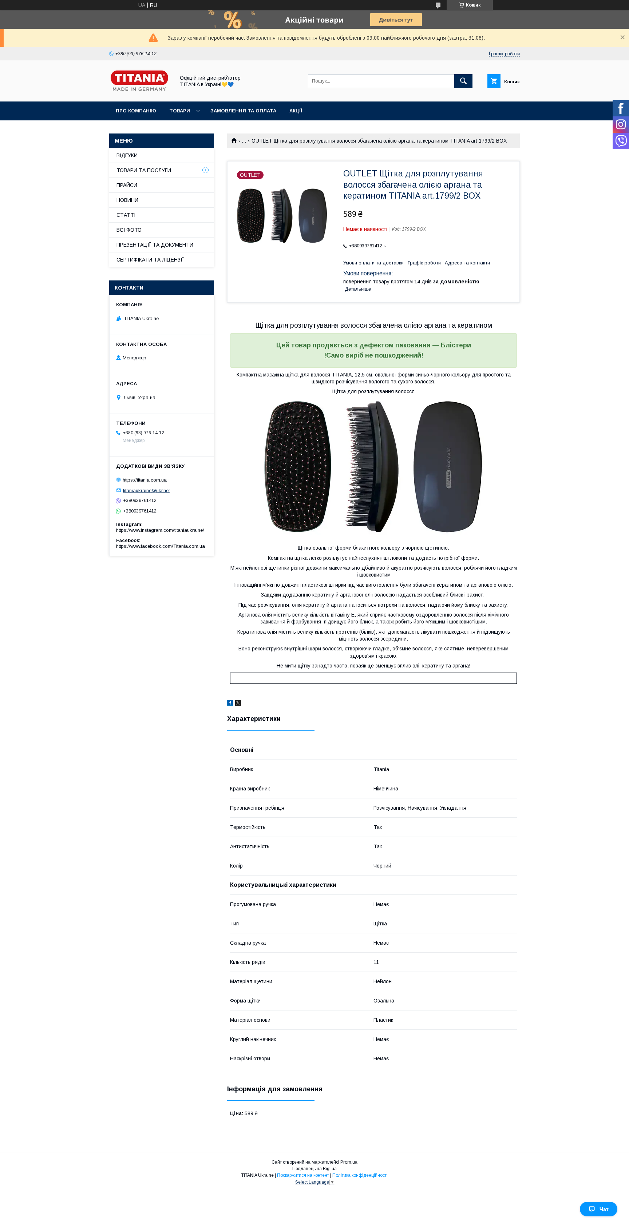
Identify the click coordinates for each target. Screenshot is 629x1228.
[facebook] (230, 704)
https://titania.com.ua (145, 480)
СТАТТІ (125, 215)
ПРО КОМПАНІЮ (136, 110)
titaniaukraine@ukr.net (146, 490)
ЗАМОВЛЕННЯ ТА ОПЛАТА (243, 110)
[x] (238, 704)
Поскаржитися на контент (303, 1175)
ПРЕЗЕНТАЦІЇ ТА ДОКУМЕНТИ (154, 245)
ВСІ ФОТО (129, 230)
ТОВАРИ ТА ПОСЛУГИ (143, 170)
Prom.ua (348, 1162)
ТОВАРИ (179, 110)
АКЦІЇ (295, 110)
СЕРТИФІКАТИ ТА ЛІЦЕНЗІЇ (150, 260)
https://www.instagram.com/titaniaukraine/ (160, 530)
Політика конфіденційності (360, 1175)
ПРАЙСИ (126, 185)
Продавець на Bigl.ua (314, 1168)
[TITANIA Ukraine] (140, 92)
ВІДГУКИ (127, 155)
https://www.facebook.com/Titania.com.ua (160, 546)
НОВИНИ (127, 200)
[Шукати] (463, 81)
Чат (604, 1209)
